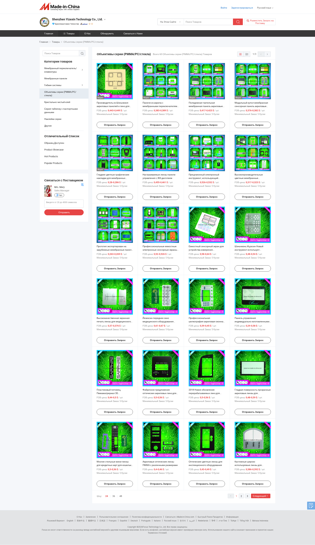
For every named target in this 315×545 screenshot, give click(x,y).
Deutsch (134, 520)
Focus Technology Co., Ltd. (154, 526)
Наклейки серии (52, 118)
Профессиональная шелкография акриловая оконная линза (207, 321)
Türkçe (233, 520)
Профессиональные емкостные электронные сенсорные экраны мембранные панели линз (160, 250)
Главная (48, 33)
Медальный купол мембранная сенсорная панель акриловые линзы (251, 106)
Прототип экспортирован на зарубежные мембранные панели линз (115, 250)
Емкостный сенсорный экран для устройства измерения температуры (206, 250)
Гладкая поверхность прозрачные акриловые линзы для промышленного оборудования (253, 393)
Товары (70, 33)
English (70, 520)
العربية (192, 520)
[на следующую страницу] (267, 54)
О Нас (87, 33)
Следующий (259, 495)
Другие (48, 125)
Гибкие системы (52, 85)
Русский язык (170, 520)
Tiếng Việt (244, 520)
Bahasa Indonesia (260, 520)
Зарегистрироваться (242, 7)
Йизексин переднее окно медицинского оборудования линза (158, 321)
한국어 (183, 520)
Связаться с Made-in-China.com (179, 516)
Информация (232, 516)
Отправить (64, 212)
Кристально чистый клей (57, 102)
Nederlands (203, 520)
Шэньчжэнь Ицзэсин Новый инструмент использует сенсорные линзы (249, 250)
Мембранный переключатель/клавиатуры (60, 70)
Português (145, 520)
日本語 (102, 520)
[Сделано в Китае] (60, 6)
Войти (224, 7)
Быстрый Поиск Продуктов (210, 516)
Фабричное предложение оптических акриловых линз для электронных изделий (159, 393)
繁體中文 (92, 520)
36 (113, 496)
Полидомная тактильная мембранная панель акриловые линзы (206, 106)
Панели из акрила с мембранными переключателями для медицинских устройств (160, 106)
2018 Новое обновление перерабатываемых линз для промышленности (204, 393)
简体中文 (81, 520)
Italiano (157, 520)
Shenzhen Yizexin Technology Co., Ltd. (77, 19)
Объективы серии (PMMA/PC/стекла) (60, 93)
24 (106, 496)
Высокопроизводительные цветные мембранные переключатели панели (249, 178)
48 (120, 496)
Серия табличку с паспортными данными (61, 110)
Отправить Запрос (115, 125)
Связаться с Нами (133, 33)
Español (123, 520)
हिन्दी (213, 520)
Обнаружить (107, 33)
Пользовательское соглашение (113, 516)
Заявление (91, 516)
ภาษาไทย (223, 520)
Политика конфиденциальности (147, 516)
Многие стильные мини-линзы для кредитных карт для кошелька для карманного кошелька (115, 465)
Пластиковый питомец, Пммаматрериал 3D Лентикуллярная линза (109, 393)
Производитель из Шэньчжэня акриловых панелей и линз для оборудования (113, 106)
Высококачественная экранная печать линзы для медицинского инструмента (114, 321)
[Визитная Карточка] (82, 184)
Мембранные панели (55, 78)
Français (112, 520)
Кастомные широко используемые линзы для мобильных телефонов (248, 465)
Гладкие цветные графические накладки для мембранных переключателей (113, 178)
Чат (60, 195)
